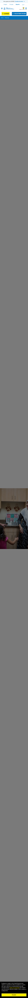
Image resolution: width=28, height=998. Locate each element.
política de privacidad (14, 987)
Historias (7, 17)
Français (11, 4)
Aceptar (14, 994)
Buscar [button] (20, 9)
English (5, 4)
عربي (23, 4)
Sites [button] (26, 9)
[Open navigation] (2, 9)
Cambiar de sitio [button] (19, 1)
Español (18, 4)
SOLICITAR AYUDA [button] (20, 14)
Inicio (2, 17)
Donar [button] (23, 9)
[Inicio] (9, 9)
